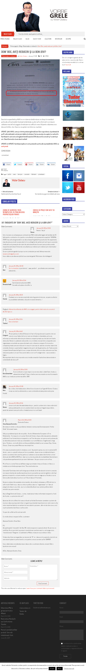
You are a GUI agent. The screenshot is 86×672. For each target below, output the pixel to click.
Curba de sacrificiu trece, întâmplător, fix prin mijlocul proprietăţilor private (14, 212)
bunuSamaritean (7, 373)
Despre (68, 39)
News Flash (17, 39)
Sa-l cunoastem (14, 268)
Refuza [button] (59, 668)
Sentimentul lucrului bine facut (11, 194)
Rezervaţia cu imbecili (29, 46)
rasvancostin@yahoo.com (11, 254)
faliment (34, 174)
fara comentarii (13, 322)
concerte (27, 174)
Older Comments (6, 227)
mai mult (68, 65)
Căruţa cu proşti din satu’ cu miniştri (44, 211)
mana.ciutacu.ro (25, 608)
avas (14, 174)
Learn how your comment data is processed (40, 588)
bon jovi (20, 174)
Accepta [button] (52, 668)
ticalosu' (5, 323)
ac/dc (9, 174)
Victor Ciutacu (23, 56)
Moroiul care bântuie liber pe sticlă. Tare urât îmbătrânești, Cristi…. (9, 632)
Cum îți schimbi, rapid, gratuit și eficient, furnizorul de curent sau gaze (40, 34)
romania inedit (7, 284)
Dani (4, 270)
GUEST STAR (37, 39)
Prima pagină (5, 39)
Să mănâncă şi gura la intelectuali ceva (47, 194)
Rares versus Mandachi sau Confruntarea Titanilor (8, 621)
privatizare (41, 174)
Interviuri (58, 39)
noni (4, 390)
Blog (27, 39)
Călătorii (48, 39)
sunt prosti (4, 146)
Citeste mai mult (69, 668)
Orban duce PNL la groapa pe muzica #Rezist (7, 610)
